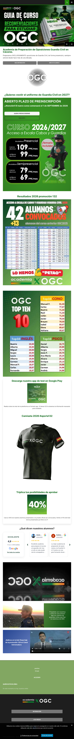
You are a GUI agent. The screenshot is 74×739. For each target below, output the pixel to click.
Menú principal (71, 2)
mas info (22, 118)
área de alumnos (54, 62)
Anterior (67, 44)
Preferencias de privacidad (30, 735)
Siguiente (71, 44)
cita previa (37, 719)
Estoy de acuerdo (47, 735)
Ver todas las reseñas (13, 552)
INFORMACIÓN (37, 711)
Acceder (37, 677)
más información (20, 62)
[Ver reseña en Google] (45, 535)
